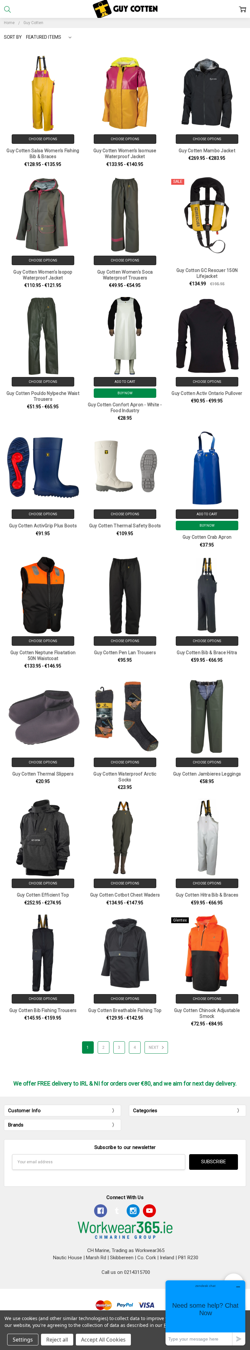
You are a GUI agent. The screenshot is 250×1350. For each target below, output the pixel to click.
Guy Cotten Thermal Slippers (43, 773)
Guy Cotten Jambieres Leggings (207, 773)
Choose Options (43, 139)
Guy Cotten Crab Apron (207, 537)
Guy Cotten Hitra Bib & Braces (207, 895)
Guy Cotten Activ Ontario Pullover (207, 393)
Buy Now (125, 393)
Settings (23, 1339)
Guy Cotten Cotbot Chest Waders (125, 895)
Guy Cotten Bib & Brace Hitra (207, 652)
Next (154, 1047)
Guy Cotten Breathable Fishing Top (124, 1010)
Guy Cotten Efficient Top (43, 895)
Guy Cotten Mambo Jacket (207, 150)
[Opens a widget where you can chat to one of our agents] (205, 1313)
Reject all (57, 1339)
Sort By (13, 37)
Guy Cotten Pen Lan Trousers (125, 652)
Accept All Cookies (103, 1339)
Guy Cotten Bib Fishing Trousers (43, 1010)
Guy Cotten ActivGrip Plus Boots (43, 525)
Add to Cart (125, 382)
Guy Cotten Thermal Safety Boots (125, 525)
